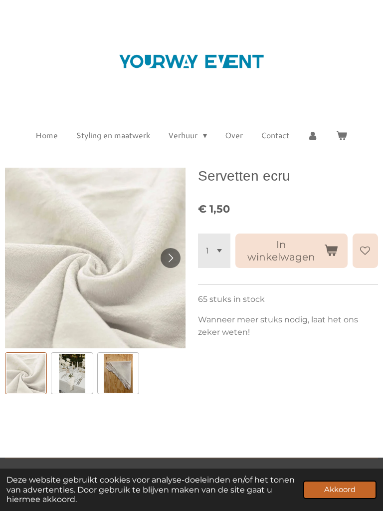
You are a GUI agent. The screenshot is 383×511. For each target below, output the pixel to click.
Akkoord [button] (340, 489)
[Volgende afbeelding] (171, 258)
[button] (26, 373)
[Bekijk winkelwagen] (342, 135)
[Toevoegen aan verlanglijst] (365, 251)
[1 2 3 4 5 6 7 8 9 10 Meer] (214, 251)
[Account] (313, 135)
